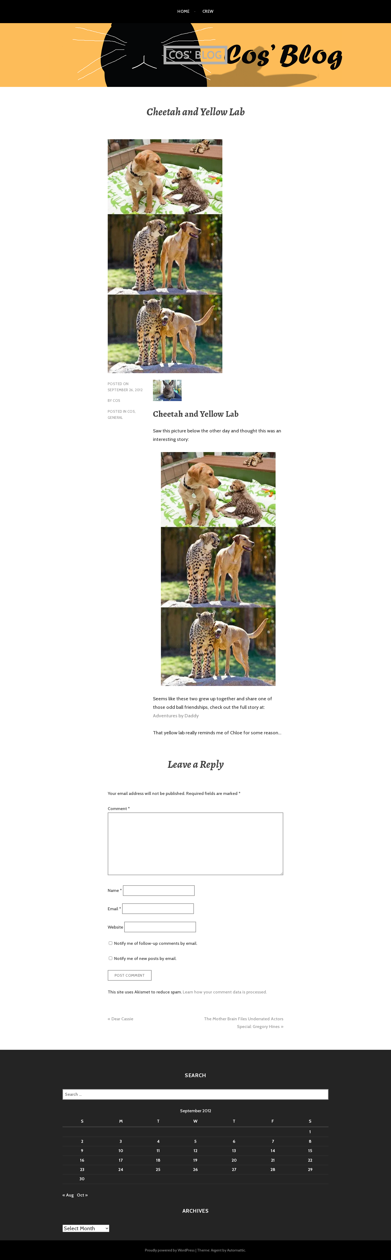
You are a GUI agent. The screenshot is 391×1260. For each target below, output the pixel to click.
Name (115, 890)
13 (234, 1150)
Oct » (82, 1195)
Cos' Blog (195, 54)
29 (310, 1169)
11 (158, 1150)
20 (234, 1160)
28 (273, 1169)
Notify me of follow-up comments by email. (155, 943)
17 (121, 1160)
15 (310, 1150)
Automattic (236, 1250)
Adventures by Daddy (176, 716)
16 (82, 1160)
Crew (208, 11)
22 (310, 1160)
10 (121, 1150)
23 (82, 1169)
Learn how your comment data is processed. (225, 991)
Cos (116, 400)
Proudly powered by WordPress (170, 1250)
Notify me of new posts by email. (145, 958)
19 (195, 1160)
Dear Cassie (122, 1018)
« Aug (68, 1195)
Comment (119, 808)
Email (114, 908)
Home (183, 11)
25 (158, 1169)
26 (195, 1169)
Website (115, 926)
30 (82, 1178)
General (115, 417)
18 (158, 1160)
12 (195, 1150)
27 (234, 1169)
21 (273, 1160)
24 (120, 1169)
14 (273, 1150)
